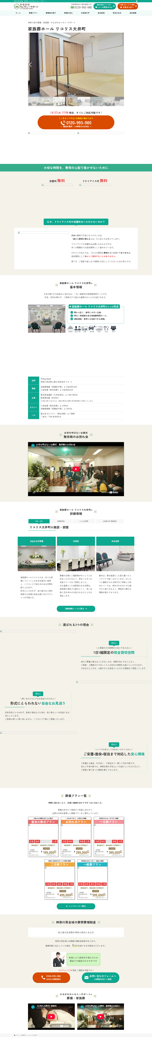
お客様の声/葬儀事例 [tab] (110, 521)
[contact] (136, 1)
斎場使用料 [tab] (61, 521)
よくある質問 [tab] (83, 521)
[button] (68, 94)
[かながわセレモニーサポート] (26, 6)
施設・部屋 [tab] (39, 521)
